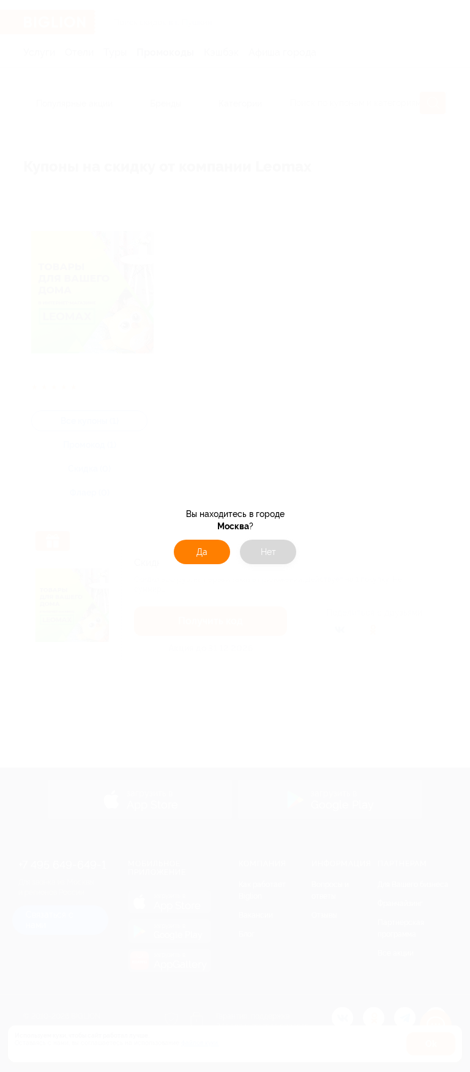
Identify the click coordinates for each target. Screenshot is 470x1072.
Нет (268, 552)
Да (201, 552)
